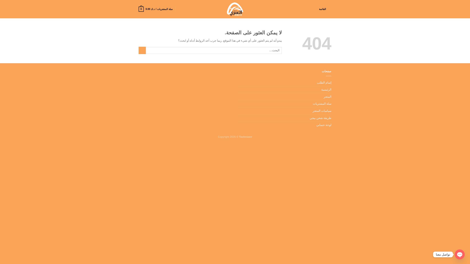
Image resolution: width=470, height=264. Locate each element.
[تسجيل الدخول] (180, 9)
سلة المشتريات (322, 103)
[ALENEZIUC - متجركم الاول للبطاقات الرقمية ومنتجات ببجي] (235, 9)
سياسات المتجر (322, 110)
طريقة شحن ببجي (320, 118)
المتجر (327, 96)
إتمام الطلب (324, 82)
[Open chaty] (460, 254)
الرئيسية (326, 89)
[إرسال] (142, 50)
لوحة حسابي (323, 124)
